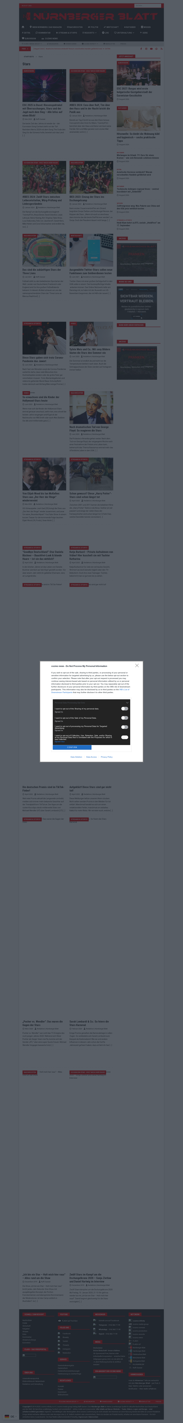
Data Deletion (76, 757)
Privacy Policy (107, 757)
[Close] (137, 666)
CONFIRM (72, 747)
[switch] (124, 708)
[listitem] (91, 702)
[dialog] (91, 711)
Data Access (91, 757)
